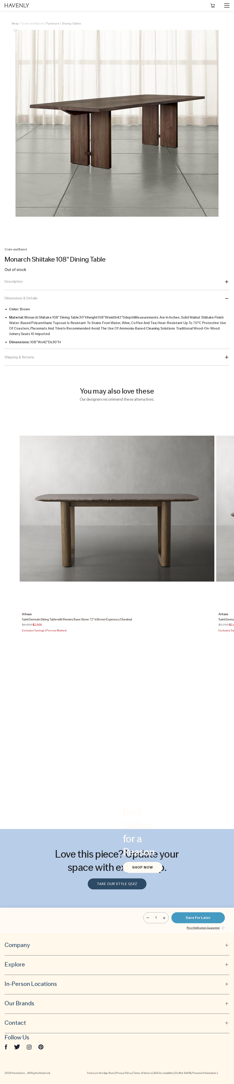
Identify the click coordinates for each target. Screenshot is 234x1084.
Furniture (52, 23)
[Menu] (224, 5)
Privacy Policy (123, 1073)
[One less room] (147, 918)
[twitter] (17, 1046)
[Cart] (212, 5)
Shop (15, 23)
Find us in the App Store (100, 1073)
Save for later (198, 918)
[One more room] (164, 917)
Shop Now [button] (142, 867)
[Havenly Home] (17, 5)
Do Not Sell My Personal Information (196, 1073)
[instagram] (29, 1046)
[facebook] (6, 1046)
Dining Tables (71, 23)
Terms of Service (142, 1073)
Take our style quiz (117, 884)
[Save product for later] (15, 33)
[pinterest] (40, 1046)
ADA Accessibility (164, 1073)
